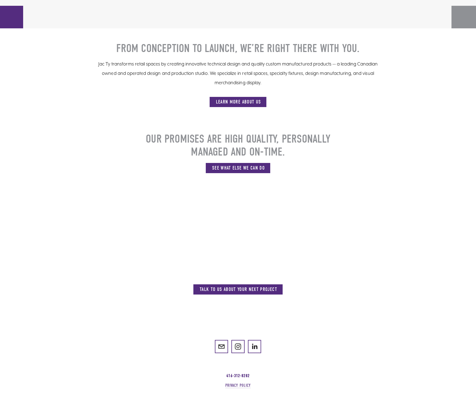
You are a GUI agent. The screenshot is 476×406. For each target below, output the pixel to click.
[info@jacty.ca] (221, 346)
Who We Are (57, 13)
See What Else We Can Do (238, 168)
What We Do (27, 13)
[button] (11, 23)
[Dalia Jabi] (254, 346)
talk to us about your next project (238, 289)
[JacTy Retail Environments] (238, 346)
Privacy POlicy (238, 385)
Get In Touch (89, 13)
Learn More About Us (238, 102)
